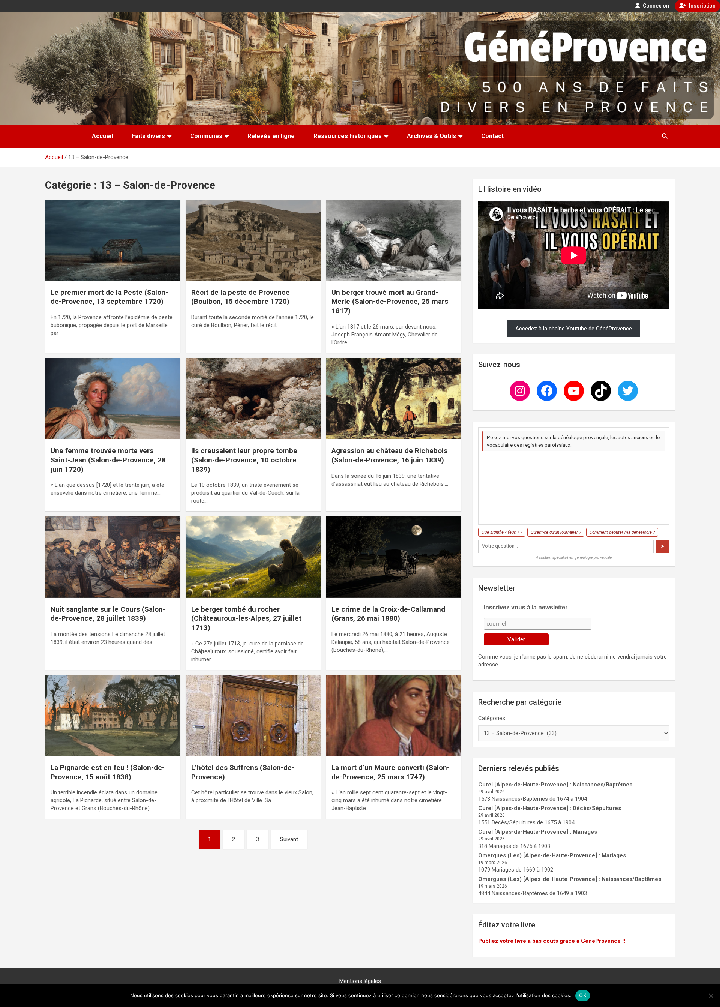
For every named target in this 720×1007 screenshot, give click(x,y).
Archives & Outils (431, 136)
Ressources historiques (348, 136)
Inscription (702, 6)
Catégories (491, 718)
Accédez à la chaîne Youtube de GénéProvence (573, 328)
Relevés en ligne (271, 136)
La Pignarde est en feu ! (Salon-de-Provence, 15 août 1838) (108, 772)
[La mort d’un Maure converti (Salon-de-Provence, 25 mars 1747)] (394, 715)
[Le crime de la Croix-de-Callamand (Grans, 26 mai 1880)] (394, 557)
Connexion (655, 6)
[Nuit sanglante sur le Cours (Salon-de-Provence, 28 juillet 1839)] (113, 557)
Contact (492, 136)
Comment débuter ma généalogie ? (622, 532)
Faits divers (148, 136)
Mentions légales (360, 981)
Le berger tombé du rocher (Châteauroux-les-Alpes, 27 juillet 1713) (246, 618)
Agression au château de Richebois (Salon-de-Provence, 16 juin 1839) (389, 455)
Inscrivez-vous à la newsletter (525, 607)
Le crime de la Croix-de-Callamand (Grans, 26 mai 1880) (388, 614)
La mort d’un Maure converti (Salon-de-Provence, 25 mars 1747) (391, 772)
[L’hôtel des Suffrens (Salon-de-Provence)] (253, 715)
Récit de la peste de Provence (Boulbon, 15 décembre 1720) (240, 297)
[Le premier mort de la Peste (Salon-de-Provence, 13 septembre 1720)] (113, 240)
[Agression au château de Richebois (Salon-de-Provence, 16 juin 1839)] (394, 399)
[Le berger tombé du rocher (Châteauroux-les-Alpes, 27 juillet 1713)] (253, 557)
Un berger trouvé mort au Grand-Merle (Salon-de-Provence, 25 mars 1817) (390, 301)
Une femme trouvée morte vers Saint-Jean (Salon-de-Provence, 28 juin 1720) (108, 459)
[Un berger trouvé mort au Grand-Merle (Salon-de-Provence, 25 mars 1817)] (394, 240)
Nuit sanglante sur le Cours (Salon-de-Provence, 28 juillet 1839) (108, 614)
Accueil (102, 136)
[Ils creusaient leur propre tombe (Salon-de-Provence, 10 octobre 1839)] (253, 399)
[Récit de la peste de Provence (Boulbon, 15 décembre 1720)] (253, 240)
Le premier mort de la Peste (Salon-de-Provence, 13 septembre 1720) (109, 297)
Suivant (289, 839)
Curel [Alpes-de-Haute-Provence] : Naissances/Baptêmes (555, 784)
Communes (206, 136)
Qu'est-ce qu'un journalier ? (556, 532)
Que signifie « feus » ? (502, 532)
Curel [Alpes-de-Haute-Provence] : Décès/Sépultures (549, 808)
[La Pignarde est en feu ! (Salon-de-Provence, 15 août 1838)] (113, 715)
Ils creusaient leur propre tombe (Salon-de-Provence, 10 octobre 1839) (244, 459)
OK (582, 995)
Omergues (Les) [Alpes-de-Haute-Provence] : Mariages (552, 855)
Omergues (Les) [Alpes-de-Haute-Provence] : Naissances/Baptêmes (569, 879)
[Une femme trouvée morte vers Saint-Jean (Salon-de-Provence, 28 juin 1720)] (113, 399)
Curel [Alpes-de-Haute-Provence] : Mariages (537, 831)
